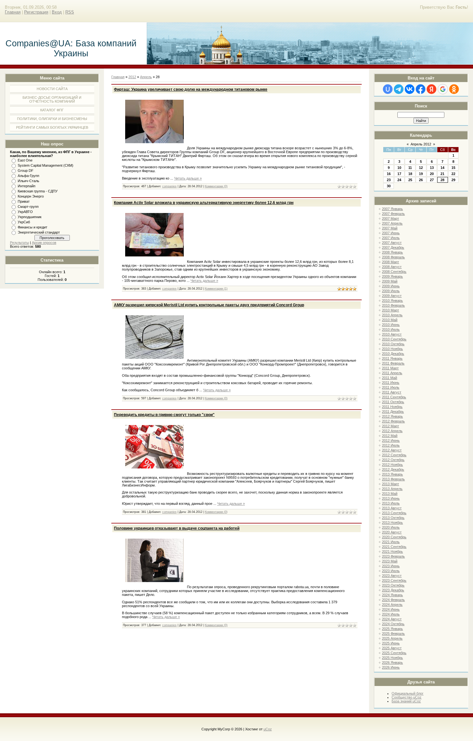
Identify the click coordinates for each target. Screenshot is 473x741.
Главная (13, 12)
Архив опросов (44, 243)
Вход (57, 12)
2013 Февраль (393, 479)
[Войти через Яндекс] (431, 89)
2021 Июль (391, 542)
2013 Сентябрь (394, 513)
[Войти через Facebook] (420, 89)
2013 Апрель (392, 489)
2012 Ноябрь (392, 465)
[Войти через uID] (388, 89)
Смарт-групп (28, 206)
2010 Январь (392, 300)
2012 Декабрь (393, 469)
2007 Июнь (391, 233)
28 (442, 180)
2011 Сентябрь (394, 397)
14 (442, 168)
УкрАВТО (25, 212)
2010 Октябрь (393, 344)
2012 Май (389, 436)
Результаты (19, 243)
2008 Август (392, 267)
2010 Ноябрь (392, 349)
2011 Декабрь (393, 411)
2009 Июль (391, 291)
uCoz (268, 729)
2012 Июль (391, 445)
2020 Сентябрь (394, 537)
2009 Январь (392, 276)
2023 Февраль (393, 556)
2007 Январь (392, 209)
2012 (132, 77)
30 (389, 186)
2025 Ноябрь (392, 658)
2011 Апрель (392, 373)
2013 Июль (391, 503)
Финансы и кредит (32, 227)
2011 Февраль (393, 363)
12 (421, 168)
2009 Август (392, 296)
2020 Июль (391, 527)
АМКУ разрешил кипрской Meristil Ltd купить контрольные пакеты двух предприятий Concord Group (209, 305)
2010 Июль (391, 329)
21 (442, 174)
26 (421, 180)
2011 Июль (390, 387)
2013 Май (389, 494)
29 (453, 180)
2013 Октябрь (393, 518)
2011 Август (391, 392)
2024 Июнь (391, 609)
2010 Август (392, 334)
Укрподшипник (30, 217)
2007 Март (390, 218)
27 (432, 180)
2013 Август (392, 508)
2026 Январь (392, 662)
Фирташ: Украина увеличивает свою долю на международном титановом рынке (190, 89)
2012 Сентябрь (394, 455)
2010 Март (390, 310)
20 (432, 174)
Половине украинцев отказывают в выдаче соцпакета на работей (176, 528)
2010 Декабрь (393, 354)
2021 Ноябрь (392, 551)
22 (453, 174)
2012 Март (390, 426)
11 (410, 168)
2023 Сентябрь (394, 580)
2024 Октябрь (393, 624)
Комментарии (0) (216, 186)
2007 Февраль (393, 214)
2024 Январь (392, 595)
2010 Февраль (393, 305)
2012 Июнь (391, 440)
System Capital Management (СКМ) (45, 165)
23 (389, 180)
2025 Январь (392, 629)
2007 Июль (391, 238)
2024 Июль (391, 614)
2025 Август (392, 648)
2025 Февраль (393, 633)
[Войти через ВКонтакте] (409, 89)
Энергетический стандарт (39, 232)
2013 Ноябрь (392, 522)
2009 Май (389, 281)
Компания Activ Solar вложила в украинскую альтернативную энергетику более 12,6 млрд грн (203, 202)
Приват (24, 201)
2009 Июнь (391, 286)
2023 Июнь (391, 566)
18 (410, 174)
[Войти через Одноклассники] (454, 89)
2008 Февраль (393, 257)
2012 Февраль (393, 421)
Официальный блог (407, 693)
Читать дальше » (188, 178)
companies (169, 186)
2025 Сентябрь (394, 653)
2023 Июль (391, 571)
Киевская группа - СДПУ (38, 191)
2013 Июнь (391, 498)
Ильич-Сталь (28, 181)
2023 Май (389, 561)
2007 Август (392, 243)
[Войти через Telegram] (398, 89)
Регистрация (36, 12)
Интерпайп (26, 186)
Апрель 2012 (421, 144)
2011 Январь (392, 358)
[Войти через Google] (443, 89)
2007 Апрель (392, 223)
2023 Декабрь (393, 590)
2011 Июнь (390, 382)
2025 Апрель (392, 638)
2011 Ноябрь (392, 407)
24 (399, 180)
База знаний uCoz (406, 701)
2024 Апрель (392, 605)
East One (25, 160)
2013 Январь (392, 474)
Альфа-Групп (28, 176)
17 (399, 174)
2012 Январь (392, 416)
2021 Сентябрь (394, 547)
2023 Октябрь (393, 585)
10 (399, 168)
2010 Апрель (392, 315)
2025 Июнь (391, 643)
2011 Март (390, 368)
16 (389, 174)
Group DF (25, 170)
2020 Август (392, 532)
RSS (69, 12)
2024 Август (392, 619)
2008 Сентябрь (394, 271)
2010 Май (389, 320)
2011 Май (389, 378)
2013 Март (390, 484)
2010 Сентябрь (394, 339)
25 (410, 180)
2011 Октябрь (393, 402)
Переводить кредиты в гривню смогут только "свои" (164, 414)
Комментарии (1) (216, 288)
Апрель (146, 77)
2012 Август (392, 450)
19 (421, 174)
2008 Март (390, 262)
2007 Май (389, 228)
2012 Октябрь (393, 460)
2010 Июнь (391, 325)
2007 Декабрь (393, 247)
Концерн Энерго (31, 196)
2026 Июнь (391, 667)
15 (453, 168)
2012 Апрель (392, 431)
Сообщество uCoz (407, 697)
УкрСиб (24, 222)
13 (432, 168)
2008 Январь (392, 252)
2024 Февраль (393, 600)
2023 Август (392, 576)
